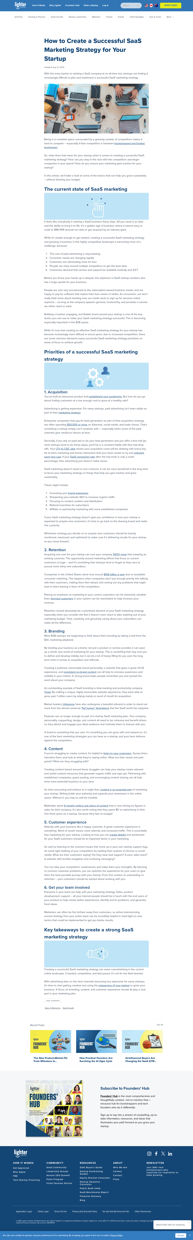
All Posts (18, 17)
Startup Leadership (77, 17)
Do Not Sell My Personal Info (116, 1211)
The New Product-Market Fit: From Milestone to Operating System (51, 1059)
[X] (163, 1153)
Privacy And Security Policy (84, 1211)
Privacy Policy (116, 1235)
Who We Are (120, 1167)
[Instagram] (149, 1153)
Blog (82, 1200)
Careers (117, 1171)
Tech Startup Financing (26, 1180)
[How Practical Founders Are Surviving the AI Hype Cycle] (96, 1041)
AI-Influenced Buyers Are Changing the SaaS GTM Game (140, 1059)
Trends (109, 17)
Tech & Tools (155, 17)
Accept (181, 1235)
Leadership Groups (57, 1171)
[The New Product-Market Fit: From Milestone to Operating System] (50, 1041)
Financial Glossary (90, 1196)
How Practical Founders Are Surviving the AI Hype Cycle (96, 1059)
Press (116, 1179)
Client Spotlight (137, 17)
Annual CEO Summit (58, 1175)
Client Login (43, 1211)
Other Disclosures (143, 1211)
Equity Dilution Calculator (95, 1178)
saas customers (53, 1000)
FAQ (15, 1176)
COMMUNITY (54, 1163)
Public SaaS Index (90, 1188)
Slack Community (56, 1167)
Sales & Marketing (52, 1008)
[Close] (189, 1235)
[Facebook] (156, 1153)
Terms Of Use (60, 1211)
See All (160, 1025)
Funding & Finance (36, 17)
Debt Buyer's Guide (91, 1167)
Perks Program (54, 1179)
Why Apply (19, 1172)
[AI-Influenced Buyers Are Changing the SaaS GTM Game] (142, 1041)
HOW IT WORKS (23, 1163)
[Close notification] (189, 1223)
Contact (117, 1175)
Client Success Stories (59, 1183)
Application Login (24, 1211)
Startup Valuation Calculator (90, 1183)
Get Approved (21, 1168)
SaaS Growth (57, 17)
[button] (105, 5)
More (169, 17)
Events (121, 17)
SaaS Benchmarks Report (94, 1192)
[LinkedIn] (170, 1153)
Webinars (96, 17)
